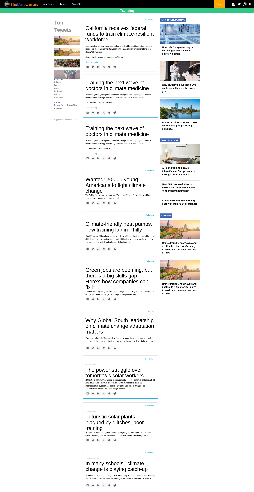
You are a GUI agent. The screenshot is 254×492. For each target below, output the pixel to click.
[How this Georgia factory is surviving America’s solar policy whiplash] (180, 33)
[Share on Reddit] (115, 67)
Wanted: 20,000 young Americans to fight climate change (115, 185)
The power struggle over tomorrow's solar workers (114, 372)
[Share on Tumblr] (104, 67)
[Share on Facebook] (87, 67)
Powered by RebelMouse (245, 7)
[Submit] (250, 4)
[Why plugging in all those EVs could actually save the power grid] (180, 71)
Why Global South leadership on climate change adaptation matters (119, 326)
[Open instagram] (244, 4)
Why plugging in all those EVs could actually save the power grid (179, 88)
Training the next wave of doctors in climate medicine (117, 85)
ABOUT (57, 102)
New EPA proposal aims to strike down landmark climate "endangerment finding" (178, 187)
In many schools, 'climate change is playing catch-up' (117, 466)
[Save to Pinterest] (109, 67)
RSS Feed (58, 108)
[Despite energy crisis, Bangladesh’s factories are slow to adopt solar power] (67, 63)
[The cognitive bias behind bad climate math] (67, 74)
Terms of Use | (72, 105)
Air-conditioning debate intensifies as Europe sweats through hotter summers (178, 171)
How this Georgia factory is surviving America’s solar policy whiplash (177, 50)
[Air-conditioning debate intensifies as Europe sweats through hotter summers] (180, 154)
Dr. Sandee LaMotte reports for (100, 103)
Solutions (150, 215)
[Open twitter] (239, 4)
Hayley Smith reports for (104, 57)
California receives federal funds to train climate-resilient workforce (119, 33)
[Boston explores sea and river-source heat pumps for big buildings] (180, 108)
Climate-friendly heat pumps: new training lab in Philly (118, 227)
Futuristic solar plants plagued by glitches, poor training (114, 422)
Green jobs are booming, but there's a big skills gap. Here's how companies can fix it (118, 278)
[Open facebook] (233, 4)
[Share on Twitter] (93, 67)
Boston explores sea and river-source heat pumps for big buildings (179, 125)
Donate (219, 4)
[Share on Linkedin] (98, 67)
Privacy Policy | (60, 105)
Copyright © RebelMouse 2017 (66, 120)
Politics (151, 311)
